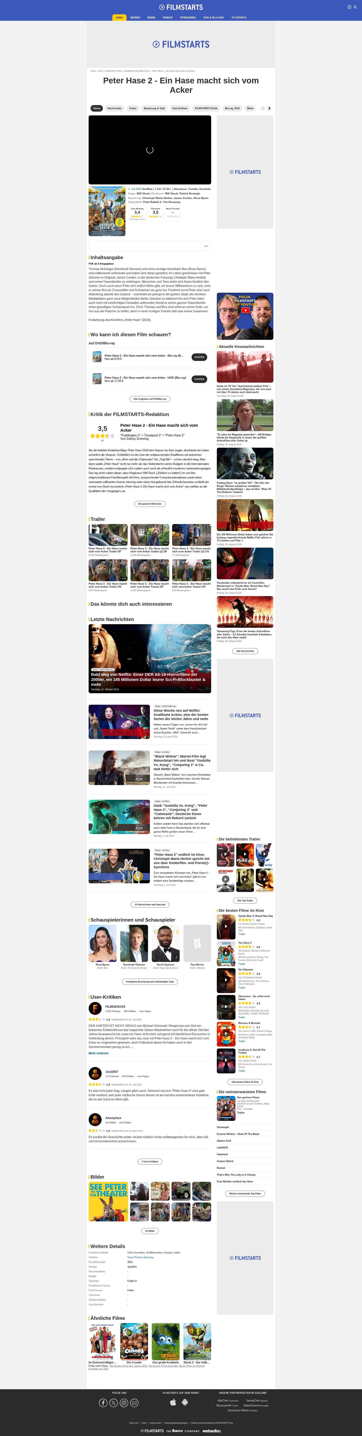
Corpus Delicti (225, 1161)
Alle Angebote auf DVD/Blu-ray (149, 399)
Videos (168, 17)
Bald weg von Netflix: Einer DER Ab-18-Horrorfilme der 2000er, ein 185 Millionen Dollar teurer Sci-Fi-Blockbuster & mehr (148, 679)
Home (93, 71)
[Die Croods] (134, 1341)
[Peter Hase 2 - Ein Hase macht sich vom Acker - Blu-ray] (97, 356)
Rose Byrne (201, 198)
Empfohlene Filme (113, 71)
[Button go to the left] (263, 108)
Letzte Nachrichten (112, 619)
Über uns (134, 1423)
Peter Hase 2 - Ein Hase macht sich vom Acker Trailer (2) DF (149, 550)
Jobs (144, 1423)
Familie (193, 188)
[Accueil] (181, 7)
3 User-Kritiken (150, 1161)
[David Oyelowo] (166, 943)
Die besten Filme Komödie (163, 1366)
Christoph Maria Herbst (157, 198)
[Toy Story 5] (226, 953)
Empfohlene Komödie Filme (136, 71)
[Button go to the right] (269, 108)
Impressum (155, 1423)
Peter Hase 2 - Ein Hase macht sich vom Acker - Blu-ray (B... (144, 355)
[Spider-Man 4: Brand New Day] (226, 927)
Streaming (188, 17)
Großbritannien (154, 1252)
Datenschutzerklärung (202, 1423)
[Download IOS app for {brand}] (175, 1401)
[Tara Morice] (197, 943)
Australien (139, 1252)
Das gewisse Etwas (248, 1097)
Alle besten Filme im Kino (245, 1082)
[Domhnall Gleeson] (134, 943)
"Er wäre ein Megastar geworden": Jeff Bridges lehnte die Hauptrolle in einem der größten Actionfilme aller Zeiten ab (244, 437)
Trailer (97, 519)
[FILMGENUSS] (95, 1008)
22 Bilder (150, 1231)
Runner (221, 1168)
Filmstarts (155, 209)
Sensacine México (239, 1410)
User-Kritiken (105, 997)
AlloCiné (223, 1400)
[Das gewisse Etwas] (226, 1108)
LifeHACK (222, 1147)
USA (130, 1252)
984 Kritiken (130, 1011)
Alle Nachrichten (245, 651)
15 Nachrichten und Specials (150, 904)
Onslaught (223, 1127)
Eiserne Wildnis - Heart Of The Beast (238, 1134)
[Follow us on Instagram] (124, 1403)
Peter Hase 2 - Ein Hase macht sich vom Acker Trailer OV (108, 585)
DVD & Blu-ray (213, 17)
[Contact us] (135, 1403)
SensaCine (253, 1400)
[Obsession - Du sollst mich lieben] (226, 1007)
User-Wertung (137, 209)
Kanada (168, 1252)
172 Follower (112, 1076)
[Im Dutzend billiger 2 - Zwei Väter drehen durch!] (103, 1341)
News (151, 17)
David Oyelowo (165, 964)
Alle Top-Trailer (245, 900)
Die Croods (134, 1362)
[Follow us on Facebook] (104, 1403)
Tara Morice (197, 964)
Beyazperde (223, 1405)
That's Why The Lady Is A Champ (236, 1174)
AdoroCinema (251, 1405)
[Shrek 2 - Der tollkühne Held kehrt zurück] (197, 1341)
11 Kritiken (111, 1122)
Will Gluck (143, 193)
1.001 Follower (113, 1011)
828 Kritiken (128, 1076)
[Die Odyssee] (226, 980)
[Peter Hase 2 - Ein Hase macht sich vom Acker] (107, 211)
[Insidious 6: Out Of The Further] (226, 1060)
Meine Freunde (173, 209)
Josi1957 (111, 1071)
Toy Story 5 (245, 942)
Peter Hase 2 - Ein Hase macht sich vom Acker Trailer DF (108, 550)
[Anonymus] (95, 1119)
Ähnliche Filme (107, 1318)
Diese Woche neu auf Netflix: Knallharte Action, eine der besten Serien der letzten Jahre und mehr (181, 715)
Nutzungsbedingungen (176, 1423)
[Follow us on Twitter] (114, 1403)
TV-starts (239, 17)
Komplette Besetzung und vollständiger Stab (150, 981)
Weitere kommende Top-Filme (245, 1193)
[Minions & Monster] (226, 1034)
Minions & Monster (249, 1023)
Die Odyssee (245, 969)
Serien (135, 17)
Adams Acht (224, 1140)
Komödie (205, 188)
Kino (119, 17)
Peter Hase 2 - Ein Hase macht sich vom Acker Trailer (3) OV (191, 550)
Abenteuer (180, 188)
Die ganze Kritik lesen (150, 504)
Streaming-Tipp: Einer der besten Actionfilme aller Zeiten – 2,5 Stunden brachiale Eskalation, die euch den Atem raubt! (244, 634)
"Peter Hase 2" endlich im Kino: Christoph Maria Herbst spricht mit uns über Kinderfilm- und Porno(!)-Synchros (181, 861)
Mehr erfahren (99, 1053)
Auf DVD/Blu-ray (102, 343)
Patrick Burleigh (189, 193)
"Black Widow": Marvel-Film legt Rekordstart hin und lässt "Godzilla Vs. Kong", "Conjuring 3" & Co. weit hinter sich (182, 763)
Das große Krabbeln (166, 1362)
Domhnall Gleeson (134, 964)
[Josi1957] (95, 1073)
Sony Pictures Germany (140, 1257)
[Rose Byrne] (103, 943)
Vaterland (222, 1154)
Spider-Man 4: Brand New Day (255, 916)
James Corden (183, 198)
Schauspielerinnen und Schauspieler (132, 920)
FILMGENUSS (115, 1006)
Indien (177, 1252)
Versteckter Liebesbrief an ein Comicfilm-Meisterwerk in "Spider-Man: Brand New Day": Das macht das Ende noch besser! (243, 585)
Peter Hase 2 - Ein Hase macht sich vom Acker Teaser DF (149, 585)
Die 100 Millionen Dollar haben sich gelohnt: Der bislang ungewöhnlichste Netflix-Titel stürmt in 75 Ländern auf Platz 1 (245, 537)
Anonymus (113, 1118)
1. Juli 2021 (135, 188)
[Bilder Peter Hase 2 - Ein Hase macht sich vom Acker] (108, 1201)
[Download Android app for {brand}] (186, 1401)
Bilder (97, 1177)
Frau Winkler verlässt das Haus (235, 1181)
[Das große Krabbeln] (166, 1341)
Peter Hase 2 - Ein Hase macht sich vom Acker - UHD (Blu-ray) (145, 377)
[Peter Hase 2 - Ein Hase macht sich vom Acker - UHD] (97, 379)
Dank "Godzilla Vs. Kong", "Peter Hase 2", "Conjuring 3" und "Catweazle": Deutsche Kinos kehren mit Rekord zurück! (180, 812)
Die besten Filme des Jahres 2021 (128, 1366)
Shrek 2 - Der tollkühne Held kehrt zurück (210, 1362)
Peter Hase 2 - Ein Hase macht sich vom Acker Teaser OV (191, 585)
